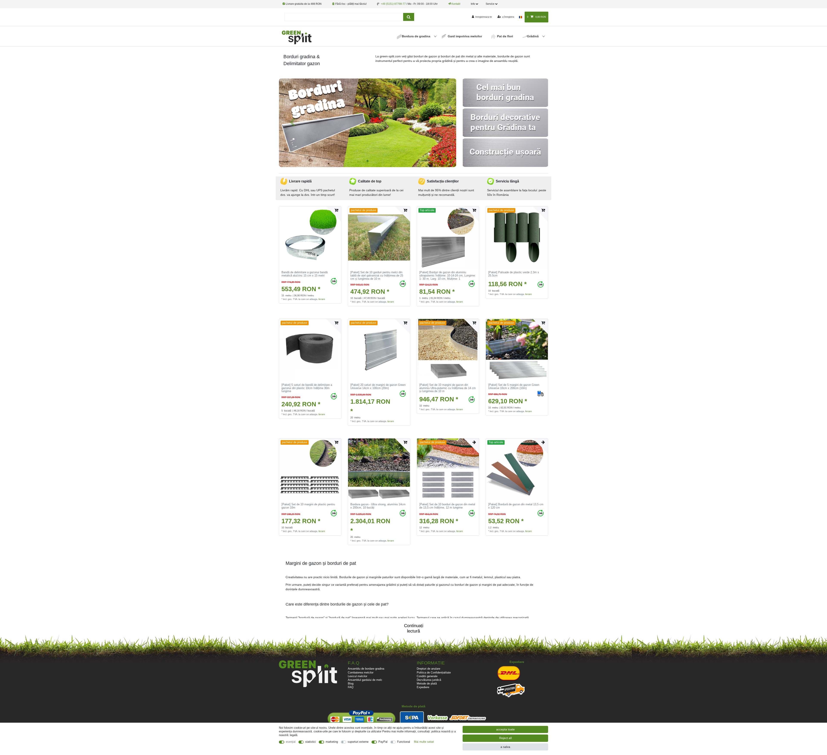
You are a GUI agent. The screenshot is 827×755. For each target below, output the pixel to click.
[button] (292, 122)
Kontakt (455, 3)
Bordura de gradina (416, 36)
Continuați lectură (413, 626)
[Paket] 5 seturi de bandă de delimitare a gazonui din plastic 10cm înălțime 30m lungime (306, 388)
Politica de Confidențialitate (434, 672)
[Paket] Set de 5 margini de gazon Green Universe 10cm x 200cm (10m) (513, 386)
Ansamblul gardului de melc (365, 679)
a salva (505, 747)
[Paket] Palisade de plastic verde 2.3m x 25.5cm (513, 274)
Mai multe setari (424, 741)
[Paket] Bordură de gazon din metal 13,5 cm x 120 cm (515, 506)
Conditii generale (427, 676)
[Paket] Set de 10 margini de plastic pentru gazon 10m (308, 506)
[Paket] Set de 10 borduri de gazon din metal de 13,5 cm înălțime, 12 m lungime (447, 506)
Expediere (423, 687)
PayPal (382, 741)
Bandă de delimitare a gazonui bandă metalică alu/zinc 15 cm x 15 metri (304, 274)
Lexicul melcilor (357, 676)
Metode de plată (427, 683)
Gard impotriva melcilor (465, 36)
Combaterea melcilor (360, 672)
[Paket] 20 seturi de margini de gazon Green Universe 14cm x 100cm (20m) (378, 386)
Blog (350, 683)
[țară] (520, 17)
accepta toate (505, 729)
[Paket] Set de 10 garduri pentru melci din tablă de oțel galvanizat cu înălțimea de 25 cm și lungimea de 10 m (376, 275)
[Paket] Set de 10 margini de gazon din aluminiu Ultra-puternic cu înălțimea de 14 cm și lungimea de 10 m (447, 388)
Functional (403, 741)
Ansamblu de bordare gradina (366, 668)
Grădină (533, 36)
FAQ (350, 687)
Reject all (505, 738)
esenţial (290, 741)
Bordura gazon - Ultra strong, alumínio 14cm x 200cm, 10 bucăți (378, 506)
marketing (332, 741)
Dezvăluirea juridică (429, 679)
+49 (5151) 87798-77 (393, 3)
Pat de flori (505, 36)
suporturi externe (358, 741)
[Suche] (408, 17)
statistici (310, 741)
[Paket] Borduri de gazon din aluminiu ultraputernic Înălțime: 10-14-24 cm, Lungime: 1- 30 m (447, 275)
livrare (322, 299)
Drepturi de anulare (428, 668)
